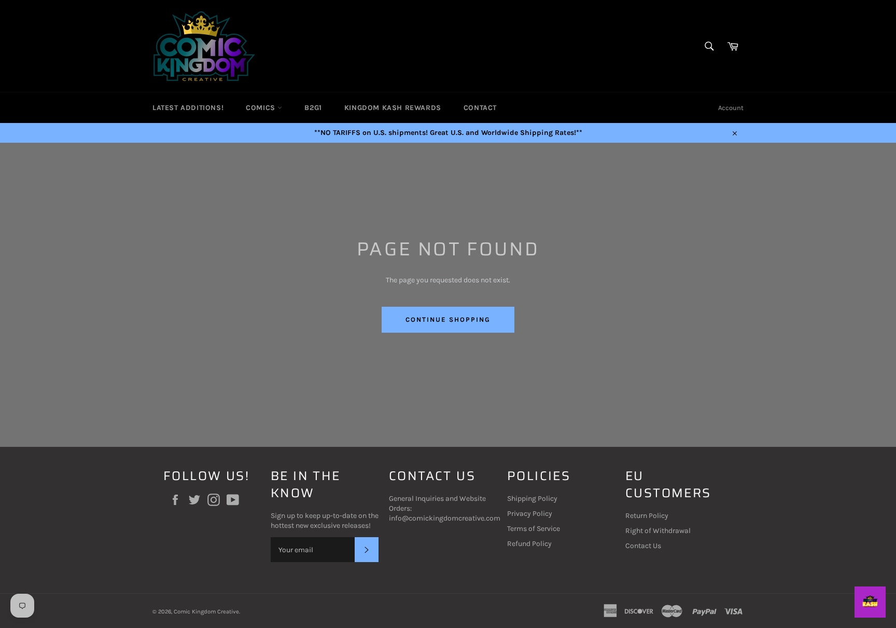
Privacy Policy (529, 513)
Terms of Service (533, 528)
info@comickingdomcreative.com (444, 518)
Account (731, 108)
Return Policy (646, 515)
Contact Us (643, 545)
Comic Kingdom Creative (206, 611)
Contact (480, 107)
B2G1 (312, 107)
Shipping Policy (532, 498)
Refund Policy (529, 543)
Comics (261, 107)
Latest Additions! (187, 107)
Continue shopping (447, 319)
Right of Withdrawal (658, 530)
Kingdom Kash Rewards (392, 107)
